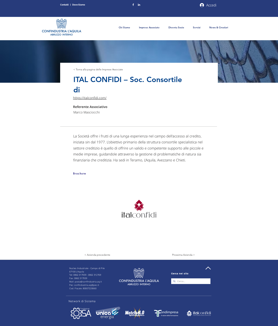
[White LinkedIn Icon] (139, 4)
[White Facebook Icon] (133, 4)
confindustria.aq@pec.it (86, 285)
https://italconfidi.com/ (90, 98)
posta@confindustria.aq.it (88, 281)
